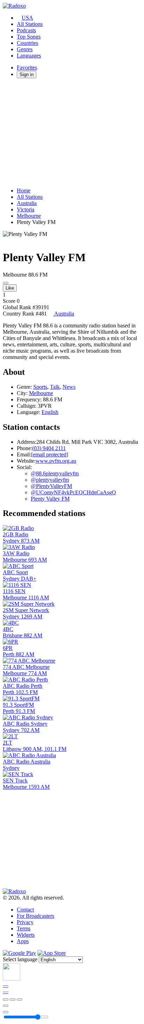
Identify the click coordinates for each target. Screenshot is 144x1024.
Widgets (26, 935)
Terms (23, 928)
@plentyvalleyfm (50, 480)
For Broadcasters (35, 916)
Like (10, 288)
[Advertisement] (72, 133)
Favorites (27, 67)
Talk (55, 387)
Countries (27, 43)
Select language (20, 959)
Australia (27, 203)
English (50, 412)
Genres (25, 49)
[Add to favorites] (5, 1006)
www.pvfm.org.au (56, 461)
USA (27, 18)
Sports (40, 387)
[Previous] (5, 999)
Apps (23, 941)
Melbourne (29, 216)
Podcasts (26, 30)
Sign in (27, 74)
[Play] (12, 999)
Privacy (25, 922)
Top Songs (29, 37)
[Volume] (5, 1012)
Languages (29, 56)
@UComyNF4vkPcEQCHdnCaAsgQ (73, 492)
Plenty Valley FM (50, 499)
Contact (25, 910)
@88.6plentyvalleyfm (55, 473)
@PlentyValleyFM (51, 486)
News (69, 387)
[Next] (19, 999)
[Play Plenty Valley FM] (5, 283)
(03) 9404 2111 (49, 448)
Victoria (25, 209)
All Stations (30, 24)
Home (23, 191)
